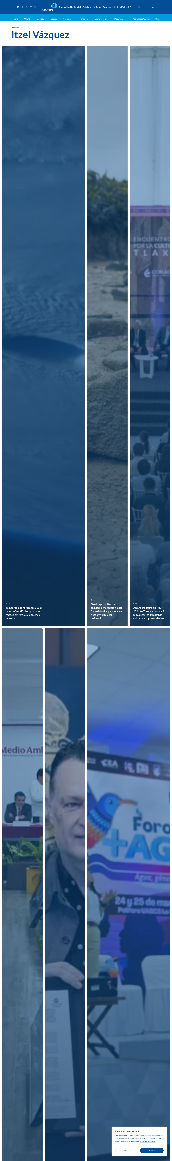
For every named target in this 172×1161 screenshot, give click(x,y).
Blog (8, 603)
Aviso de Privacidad (147, 1141)
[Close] (164, 1128)
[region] (139, 1141)
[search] (153, 7)
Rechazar (127, 1150)
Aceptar (152, 1150)
